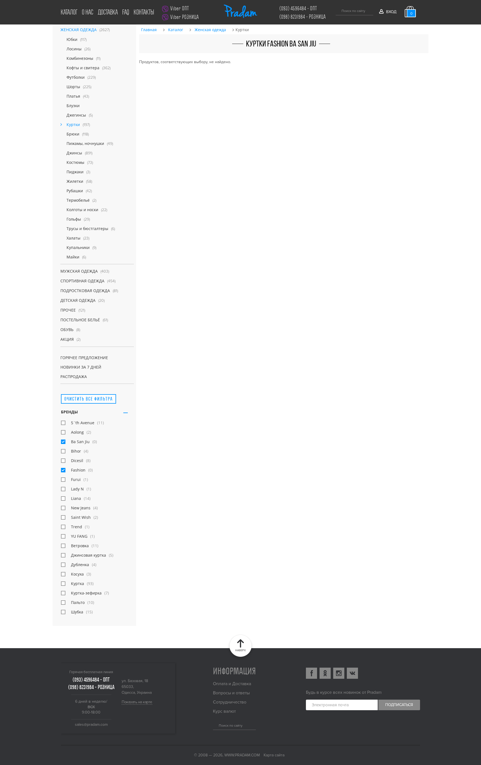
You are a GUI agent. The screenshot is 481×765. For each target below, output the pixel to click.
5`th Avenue (82, 422)
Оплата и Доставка (232, 684)
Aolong (77, 432)
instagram (338, 673)
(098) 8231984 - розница (302, 17)
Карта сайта (274, 755)
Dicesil (77, 460)
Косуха (77, 574)
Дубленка (80, 564)
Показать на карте (137, 702)
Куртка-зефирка (86, 593)
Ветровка (80, 545)
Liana (76, 498)
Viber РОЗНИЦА (184, 17)
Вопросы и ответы (231, 693)
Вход (391, 11)
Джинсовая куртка (88, 555)
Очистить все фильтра (88, 399)
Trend (76, 526)
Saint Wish (81, 517)
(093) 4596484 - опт (298, 8)
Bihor (76, 451)
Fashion (78, 470)
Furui (76, 479)
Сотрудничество (229, 702)
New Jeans (80, 507)
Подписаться (399, 704)
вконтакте (352, 673)
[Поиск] (338, 10)
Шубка (77, 612)
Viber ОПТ (179, 8)
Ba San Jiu (80, 441)
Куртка (77, 583)
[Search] (215, 724)
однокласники (325, 673)
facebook (311, 673)
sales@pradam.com (91, 724)
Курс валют (224, 711)
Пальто (78, 602)
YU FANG (79, 536)
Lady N (77, 489)
